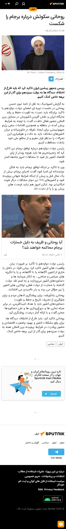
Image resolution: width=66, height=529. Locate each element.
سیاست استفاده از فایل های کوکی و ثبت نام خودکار (41, 483)
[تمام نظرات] (61, 524)
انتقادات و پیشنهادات (52, 476)
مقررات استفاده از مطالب (31, 471)
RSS (40, 489)
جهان (62, 443)
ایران (61, 344)
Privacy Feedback (54, 489)
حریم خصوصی (32, 476)
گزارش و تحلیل (32, 443)
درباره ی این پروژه (55, 471)
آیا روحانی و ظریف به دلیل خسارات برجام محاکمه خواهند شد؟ (36, 245)
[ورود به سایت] (23, 3)
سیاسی (51, 344)
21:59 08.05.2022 (55, 31)
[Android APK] (52, 500)
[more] (5, 255)
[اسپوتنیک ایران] (57, 5)
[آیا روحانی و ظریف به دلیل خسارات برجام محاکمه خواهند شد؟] (33, 216)
